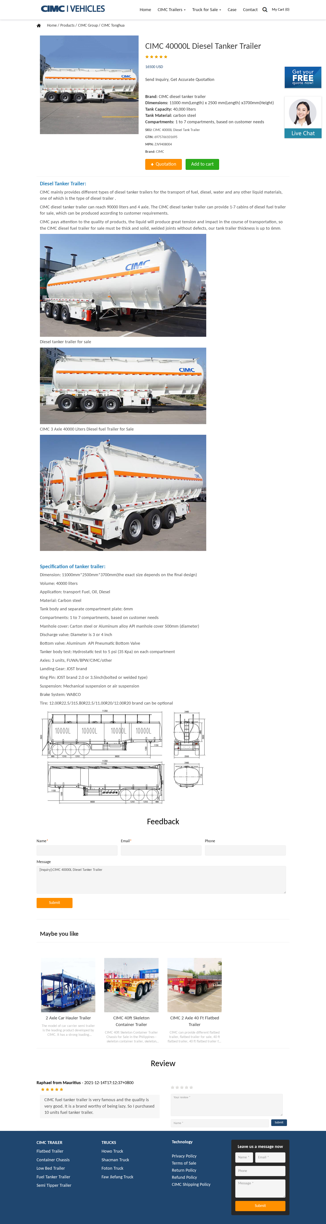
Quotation (166, 164)
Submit (54, 903)
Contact (250, 10)
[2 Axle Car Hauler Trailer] (68, 985)
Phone (210, 841)
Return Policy (184, 1170)
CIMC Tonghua (113, 26)
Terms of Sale (184, 1163)
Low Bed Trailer (51, 1168)
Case (232, 10)
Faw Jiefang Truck (117, 1177)
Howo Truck (112, 1151)
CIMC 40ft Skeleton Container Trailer (131, 1021)
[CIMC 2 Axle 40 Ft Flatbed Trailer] (194, 985)
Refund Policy (184, 1177)
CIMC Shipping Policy (191, 1185)
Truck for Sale (205, 10)
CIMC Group (88, 26)
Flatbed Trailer (50, 1151)
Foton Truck (112, 1168)
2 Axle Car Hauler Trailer (68, 1018)
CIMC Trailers (170, 10)
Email (126, 841)
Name (42, 841)
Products (67, 26)
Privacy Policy (184, 1156)
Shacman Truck (115, 1160)
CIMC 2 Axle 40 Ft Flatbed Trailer (194, 1021)
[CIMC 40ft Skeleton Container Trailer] (131, 985)
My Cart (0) (280, 10)
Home (145, 10)
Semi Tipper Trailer (54, 1185)
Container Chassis (53, 1160)
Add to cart (202, 164)
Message (44, 862)
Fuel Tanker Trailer (53, 1177)
